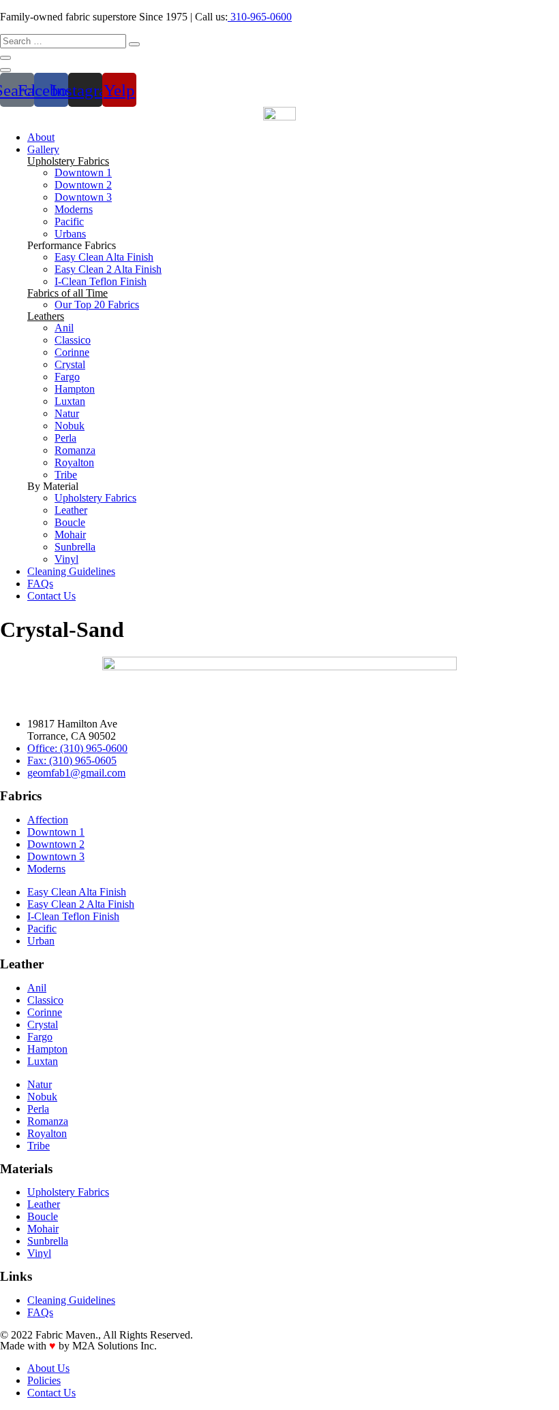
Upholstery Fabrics (68, 161)
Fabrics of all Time (67, 293)
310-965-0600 (260, 16)
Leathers (45, 316)
